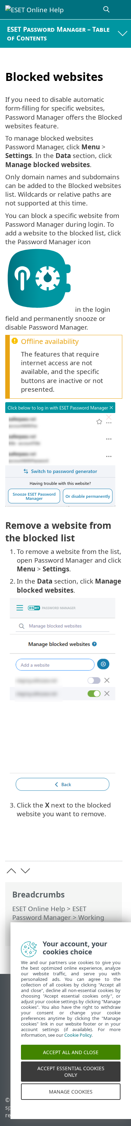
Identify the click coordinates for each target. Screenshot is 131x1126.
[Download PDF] (95, 845)
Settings (24, 934)
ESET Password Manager (49, 913)
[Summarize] (113, 845)
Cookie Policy (78, 1042)
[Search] (107, 9)
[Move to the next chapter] (25, 871)
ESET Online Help (38, 908)
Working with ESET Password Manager (58, 921)
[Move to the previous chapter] (11, 871)
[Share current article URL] (77, 845)
